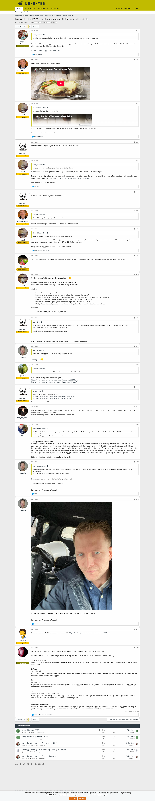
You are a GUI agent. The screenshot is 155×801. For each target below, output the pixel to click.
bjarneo (24, 752)
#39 (137, 629)
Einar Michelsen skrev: (39, 108)
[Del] (134, 30)
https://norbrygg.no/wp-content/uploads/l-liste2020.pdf (89, 633)
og (38, 54)
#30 (137, 274)
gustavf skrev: (37, 391)
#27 (137, 210)
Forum (19, 8)
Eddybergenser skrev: (39, 429)
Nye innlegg (29, 8)
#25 (137, 160)
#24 (137, 142)
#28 (137, 229)
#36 (137, 424)
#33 (137, 364)
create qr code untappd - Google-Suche (45, 50)
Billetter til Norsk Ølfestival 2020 (35, 737)
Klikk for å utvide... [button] (85, 125)
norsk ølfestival (45, 22)
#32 (137, 346)
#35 (137, 406)
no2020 (37, 22)
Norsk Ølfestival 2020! (31, 730)
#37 (137, 462)
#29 (137, 255)
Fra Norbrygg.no (39, 732)
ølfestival (53, 22)
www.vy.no (35, 359)
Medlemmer (42, 8)
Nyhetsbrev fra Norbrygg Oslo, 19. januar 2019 (40, 756)
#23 (137, 103)
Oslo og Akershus (40, 745)
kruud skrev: (36, 322)
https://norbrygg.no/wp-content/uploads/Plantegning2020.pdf (54, 382)
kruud (18, 22)
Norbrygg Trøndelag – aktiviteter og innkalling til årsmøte (44, 750)
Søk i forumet (28, 12)
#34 (137, 387)
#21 (137, 30)
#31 (137, 318)
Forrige (20, 26)
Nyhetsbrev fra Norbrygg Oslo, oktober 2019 (39, 743)
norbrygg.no (55, 8)
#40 (137, 647)
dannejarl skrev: (37, 35)
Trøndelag (37, 752)
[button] (34, 9)
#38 (137, 499)
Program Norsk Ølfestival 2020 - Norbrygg (73, 178)
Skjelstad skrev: (37, 350)
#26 (137, 192)
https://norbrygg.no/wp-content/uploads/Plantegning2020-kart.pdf (55, 380)
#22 (137, 59)
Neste (34, 26)
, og (42, 250)
